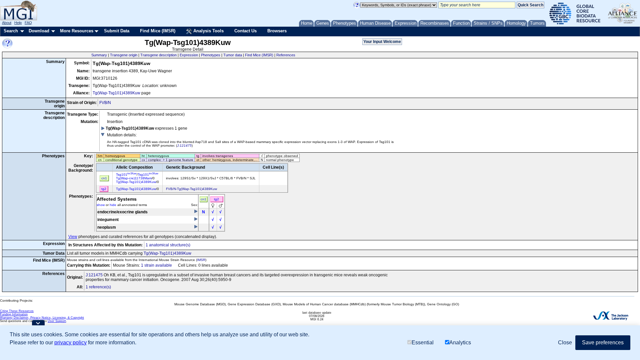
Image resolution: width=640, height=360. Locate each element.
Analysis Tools (208, 30)
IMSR (201, 260)
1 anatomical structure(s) (168, 245)
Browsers (277, 30)
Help (18, 23)
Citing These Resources (17, 311)
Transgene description (158, 55)
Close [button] (565, 342)
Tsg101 (126, 174)
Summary (99, 55)
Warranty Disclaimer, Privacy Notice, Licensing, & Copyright (42, 317)
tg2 (216, 199)
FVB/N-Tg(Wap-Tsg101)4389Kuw (191, 189)
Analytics (460, 342)
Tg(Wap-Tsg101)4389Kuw (116, 93)
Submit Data (116, 30)
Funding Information (14, 314)
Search (11, 30)
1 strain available (156, 265)
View (72, 236)
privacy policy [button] (70, 342)
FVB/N (105, 102)
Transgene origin (123, 55)
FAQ (28, 23)
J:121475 (184, 145)
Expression (189, 55)
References (285, 55)
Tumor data (232, 55)
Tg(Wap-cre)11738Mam (134, 178)
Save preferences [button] (603, 342)
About (6, 23)
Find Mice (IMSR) (157, 30)
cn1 (203, 199)
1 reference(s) (98, 287)
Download (39, 30)
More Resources (76, 30)
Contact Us (245, 30)
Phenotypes (210, 55)
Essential (423, 342)
